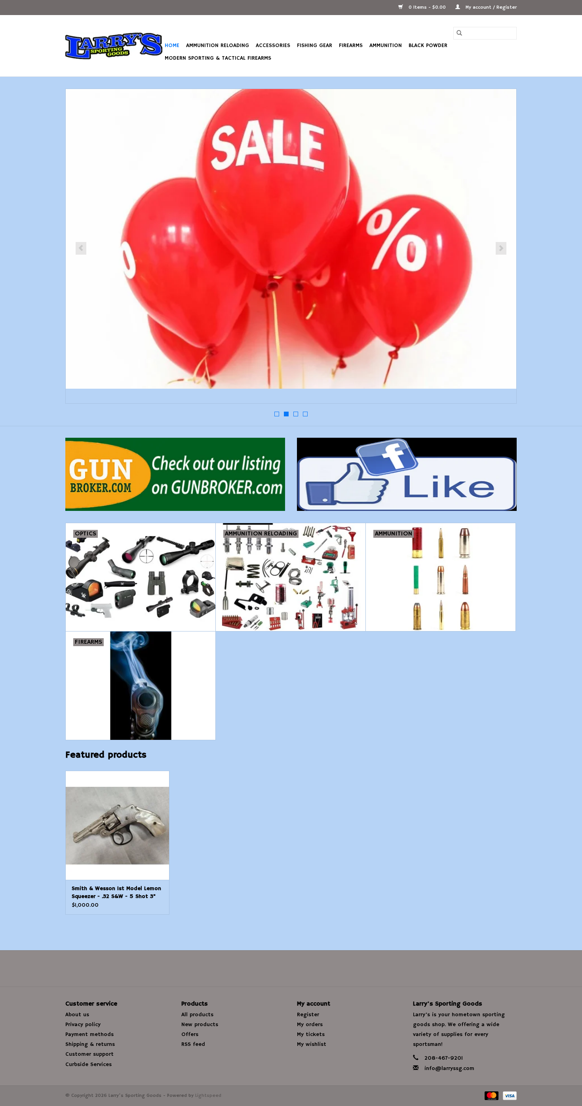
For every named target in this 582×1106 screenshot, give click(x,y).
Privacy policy (83, 1024)
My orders (310, 1024)
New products (199, 1024)
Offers (189, 1034)
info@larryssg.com (449, 1068)
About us (77, 1014)
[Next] (501, 248)
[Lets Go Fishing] (291, 239)
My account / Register (490, 7)
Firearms (351, 45)
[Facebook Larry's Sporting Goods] (291, 968)
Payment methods (89, 1034)
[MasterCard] (491, 1095)
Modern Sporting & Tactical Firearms (218, 58)
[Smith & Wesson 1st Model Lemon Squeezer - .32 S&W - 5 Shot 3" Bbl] (117, 825)
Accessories (273, 45)
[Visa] (508, 1095)
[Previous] (81, 248)
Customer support (89, 1054)
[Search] (459, 33)
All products (197, 1014)
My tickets (311, 1034)
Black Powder (428, 45)
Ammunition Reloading (217, 45)
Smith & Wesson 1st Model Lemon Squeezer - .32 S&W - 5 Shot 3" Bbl (116, 892)
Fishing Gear (314, 45)
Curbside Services (88, 1064)
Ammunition (385, 45)
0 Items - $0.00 (427, 7)
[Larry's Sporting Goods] (113, 45)
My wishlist (311, 1044)
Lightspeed (208, 1095)
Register (308, 1014)
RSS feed (193, 1044)
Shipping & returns (90, 1044)
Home (172, 45)
